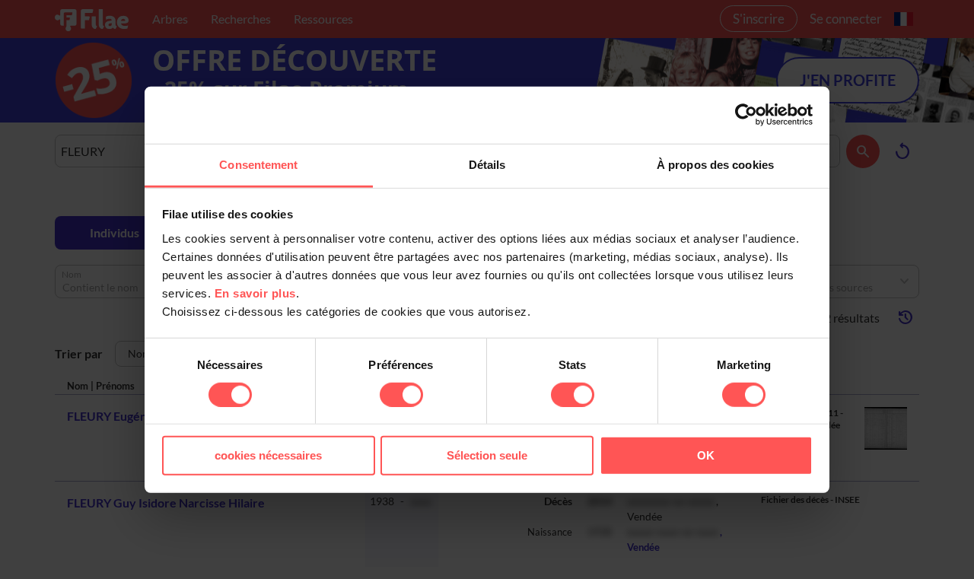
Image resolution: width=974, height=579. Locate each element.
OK (706, 455)
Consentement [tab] (258, 163)
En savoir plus (255, 292)
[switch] (401, 395)
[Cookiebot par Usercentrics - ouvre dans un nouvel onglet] (746, 114)
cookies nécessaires (268, 455)
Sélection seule (487, 455)
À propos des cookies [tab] (715, 163)
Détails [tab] (487, 163)
